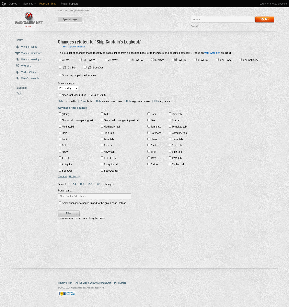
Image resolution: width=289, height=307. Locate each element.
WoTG (139, 59)
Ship (64, 145)
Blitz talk (177, 151)
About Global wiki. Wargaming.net (93, 283)
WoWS (115, 59)
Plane (154, 139)
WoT (68, 59)
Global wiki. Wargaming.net (77, 120)
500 (98, 184)
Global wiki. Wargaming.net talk (122, 120)
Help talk (109, 132)
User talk (177, 114)
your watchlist (212, 52)
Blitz (153, 151)
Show (83, 101)
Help (64, 132)
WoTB (182, 59)
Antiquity (253, 59)
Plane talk (177, 139)
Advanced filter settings (72, 107)
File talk (176, 120)
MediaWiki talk (112, 126)
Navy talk (109, 151)
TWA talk (177, 158)
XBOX (65, 158)
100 (82, 184)
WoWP (93, 59)
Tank (64, 139)
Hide (60, 101)
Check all (62, 176)
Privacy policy (65, 283)
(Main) (65, 114)
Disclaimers (120, 283)
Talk (106, 114)
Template (156, 126)
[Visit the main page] (29, 19)
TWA (228, 59)
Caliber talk (178, 164)
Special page (70, 19)
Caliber (72, 67)
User (153, 114)
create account (278, 3)
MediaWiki (68, 126)
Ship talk (109, 145)
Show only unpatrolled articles (79, 75)
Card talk (177, 145)
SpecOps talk (111, 170)
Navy (161, 59)
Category (156, 132)
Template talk (179, 126)
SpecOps (98, 67)
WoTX (204, 59)
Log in (263, 3)
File (153, 120)
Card (153, 145)
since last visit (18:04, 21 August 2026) (84, 94)
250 (90, 184)
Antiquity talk (111, 164)
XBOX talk (110, 158)
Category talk (179, 132)
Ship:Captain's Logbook (74, 46)
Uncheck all (74, 176)
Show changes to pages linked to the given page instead (94, 203)
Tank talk (109, 139)
